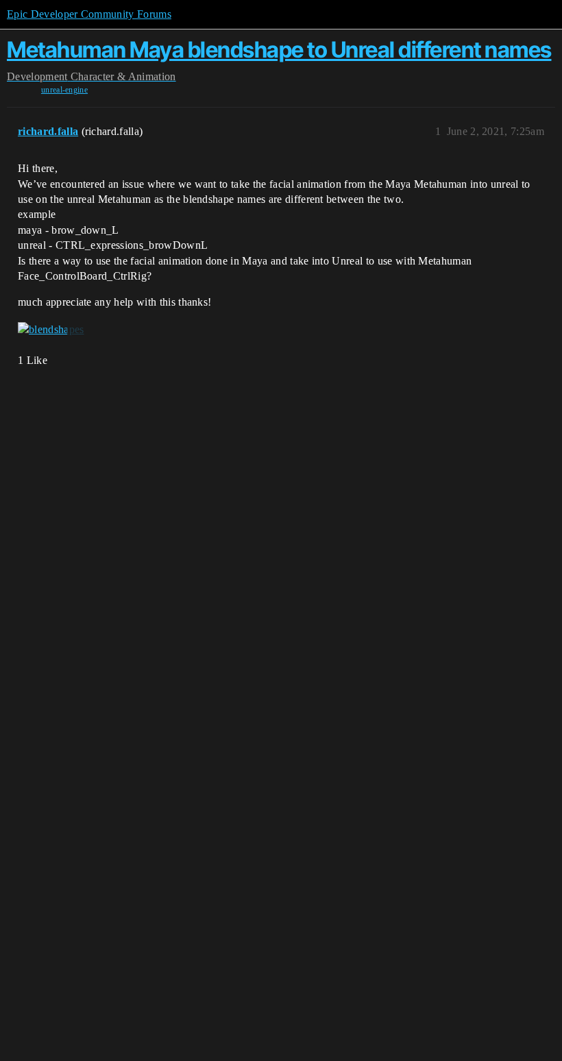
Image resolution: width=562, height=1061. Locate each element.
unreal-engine (64, 90)
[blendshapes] (51, 329)
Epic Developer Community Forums (89, 14)
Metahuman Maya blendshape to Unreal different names (279, 49)
